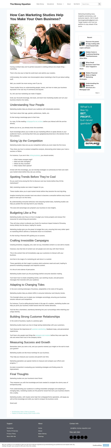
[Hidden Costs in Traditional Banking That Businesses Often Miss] (82, 56)
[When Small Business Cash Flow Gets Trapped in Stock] (82, 66)
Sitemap (41, 436)
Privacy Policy (11, 433)
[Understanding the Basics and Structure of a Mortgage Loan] (82, 87)
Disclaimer (10, 428)
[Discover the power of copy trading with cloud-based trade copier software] (82, 46)
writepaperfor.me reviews (34, 121)
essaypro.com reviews (43, 335)
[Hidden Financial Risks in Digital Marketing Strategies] (82, 77)
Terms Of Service (12, 431)
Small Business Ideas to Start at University (23, 411)
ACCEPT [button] (106, 445)
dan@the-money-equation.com (80, 428)
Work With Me (11, 436)
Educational (50, 4)
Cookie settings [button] (97, 445)
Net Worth (77, 4)
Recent (89, 37)
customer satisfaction (39, 329)
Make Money (40, 4)
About (69, 4)
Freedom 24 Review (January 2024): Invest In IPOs (26, 413)
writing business (34, 155)
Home (40, 428)
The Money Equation (20, 4)
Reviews (59, 4)
